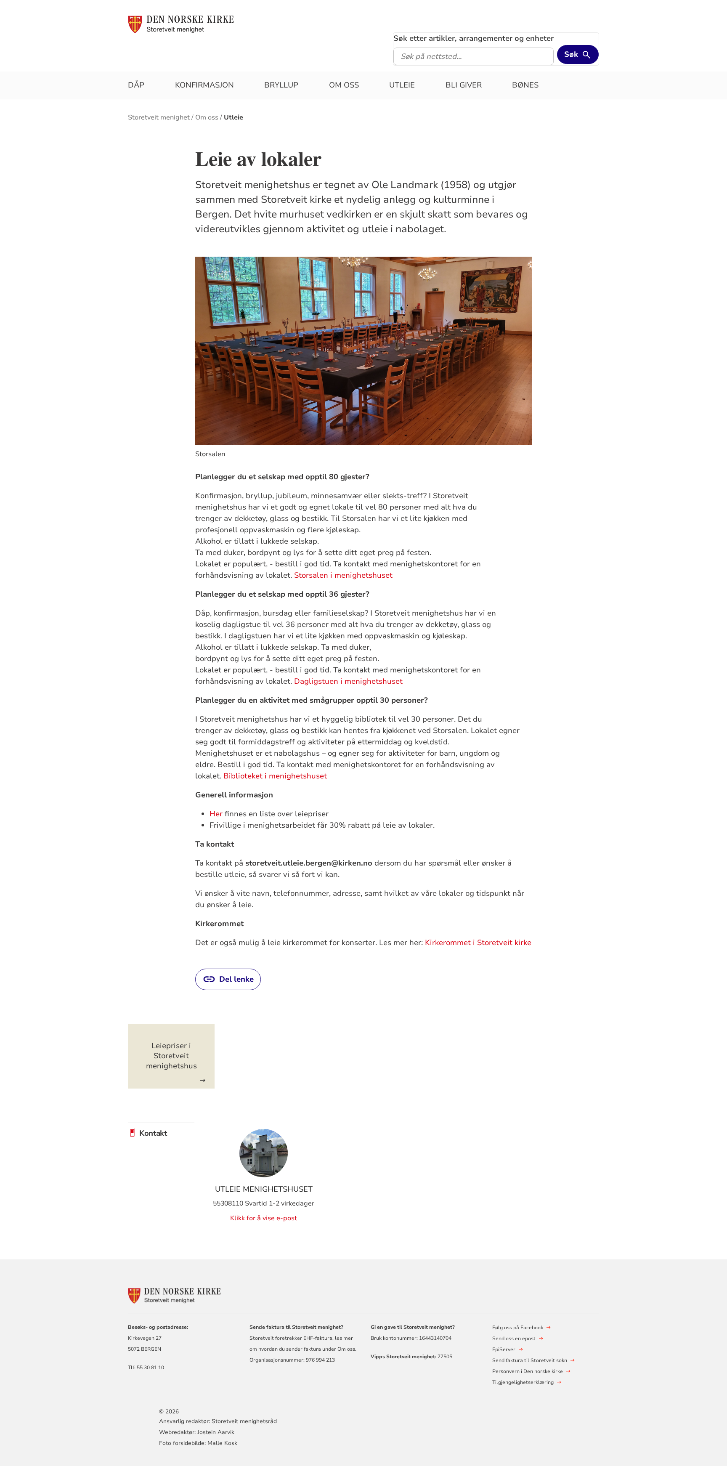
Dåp (136, 85)
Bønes (525, 85)
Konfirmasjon (204, 85)
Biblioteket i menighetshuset (275, 776)
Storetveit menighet (159, 117)
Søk (571, 54)
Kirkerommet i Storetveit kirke (478, 942)
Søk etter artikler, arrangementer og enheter (473, 38)
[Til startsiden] (180, 24)
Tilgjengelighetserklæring (523, 1382)
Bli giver (464, 85)
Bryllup (281, 85)
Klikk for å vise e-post (263, 1218)
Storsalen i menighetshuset (343, 575)
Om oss (344, 85)
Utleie (402, 85)
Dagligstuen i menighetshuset (348, 681)
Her (216, 814)
